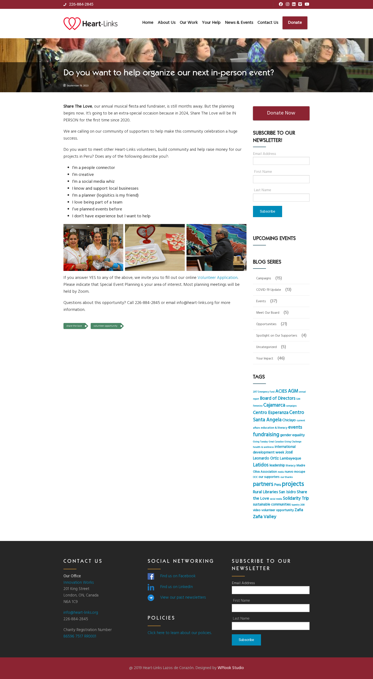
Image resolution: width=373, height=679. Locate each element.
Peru (277, 485)
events (295, 427)
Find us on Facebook (178, 576)
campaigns (291, 406)
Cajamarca (274, 405)
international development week (274, 450)
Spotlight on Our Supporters (276, 335)
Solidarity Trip (296, 498)
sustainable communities (272, 504)
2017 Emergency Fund (264, 392)
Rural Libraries (265, 492)
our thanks (286, 477)
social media (276, 499)
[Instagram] (287, 4)
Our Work (189, 22)
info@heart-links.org (80, 612)
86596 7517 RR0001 (79, 636)
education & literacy (274, 428)
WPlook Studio (231, 668)
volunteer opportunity (105, 326)
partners (263, 484)
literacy (291, 465)
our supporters (269, 477)
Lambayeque (290, 458)
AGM (293, 391)
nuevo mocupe (295, 471)
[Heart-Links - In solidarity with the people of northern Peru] (90, 23)
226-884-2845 (80, 4)
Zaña (299, 510)
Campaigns (263, 278)
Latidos (261, 465)
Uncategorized (266, 347)
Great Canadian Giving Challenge (285, 442)
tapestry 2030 (298, 505)
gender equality (292, 435)
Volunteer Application (217, 277)
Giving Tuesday (260, 442)
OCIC (255, 477)
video (257, 510)
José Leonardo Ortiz (273, 455)
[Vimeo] (300, 4)
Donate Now (281, 113)
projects (293, 484)
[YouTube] (307, 4)
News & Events (239, 22)
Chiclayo (289, 420)
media (281, 472)
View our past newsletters (183, 597)
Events (261, 301)
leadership (277, 465)
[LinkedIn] (294, 4)
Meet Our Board (267, 312)
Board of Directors (277, 398)
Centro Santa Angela (278, 416)
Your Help (211, 22)
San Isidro (287, 492)
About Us (166, 22)
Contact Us (268, 22)
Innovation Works (78, 582)
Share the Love (74, 326)
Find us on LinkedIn (176, 587)
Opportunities (266, 324)
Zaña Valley (264, 517)
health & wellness (263, 447)
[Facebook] (281, 4)
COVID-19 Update (268, 290)
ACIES (281, 391)
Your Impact (264, 358)
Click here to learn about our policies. (180, 633)
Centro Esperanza (270, 413)
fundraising (266, 435)
